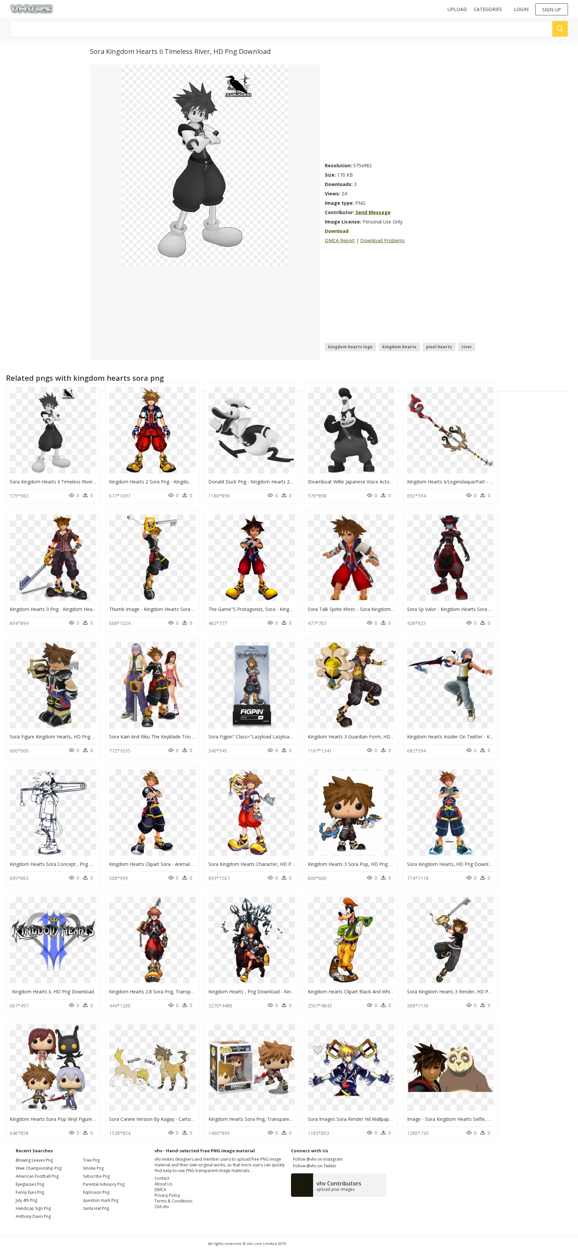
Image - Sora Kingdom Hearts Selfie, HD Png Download (467, 1119)
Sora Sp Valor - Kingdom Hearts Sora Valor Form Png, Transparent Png (484, 609)
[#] (204, 164)
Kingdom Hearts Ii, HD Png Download (53, 991)
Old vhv (162, 1207)
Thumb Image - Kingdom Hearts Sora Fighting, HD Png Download (180, 609)
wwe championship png (39, 1168)
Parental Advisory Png (103, 1184)
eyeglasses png (30, 1184)
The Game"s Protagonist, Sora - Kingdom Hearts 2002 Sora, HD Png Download (294, 609)
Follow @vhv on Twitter (313, 1166)
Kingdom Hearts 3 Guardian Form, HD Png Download (366, 736)
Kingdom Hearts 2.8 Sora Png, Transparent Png (160, 991)
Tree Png (91, 1160)
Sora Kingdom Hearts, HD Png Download (452, 864)
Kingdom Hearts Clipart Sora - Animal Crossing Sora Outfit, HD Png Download (193, 864)
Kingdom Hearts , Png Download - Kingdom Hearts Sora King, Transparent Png (294, 991)
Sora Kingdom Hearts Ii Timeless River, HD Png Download (73, 481)
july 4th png (26, 1200)
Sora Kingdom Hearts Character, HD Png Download (264, 864)
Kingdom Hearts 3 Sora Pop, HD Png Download (359, 864)
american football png (37, 1176)
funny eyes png (30, 1192)
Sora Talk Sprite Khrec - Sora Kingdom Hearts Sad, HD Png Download (383, 609)
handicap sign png (33, 1208)
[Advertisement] (406, 111)
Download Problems (382, 240)
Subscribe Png (96, 1176)
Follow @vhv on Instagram (317, 1159)
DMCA (160, 1189)
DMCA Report (340, 240)
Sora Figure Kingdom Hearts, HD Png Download (62, 736)
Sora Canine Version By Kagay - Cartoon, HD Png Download (174, 1119)
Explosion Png (96, 1192)
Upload (457, 9)
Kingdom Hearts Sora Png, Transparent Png (255, 1119)
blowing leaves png (34, 1160)
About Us (163, 1184)
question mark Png (100, 1200)
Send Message (373, 212)
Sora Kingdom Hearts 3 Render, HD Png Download (462, 991)
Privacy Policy (167, 1195)
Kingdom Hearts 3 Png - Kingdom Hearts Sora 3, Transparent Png (81, 609)
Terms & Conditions (173, 1201)
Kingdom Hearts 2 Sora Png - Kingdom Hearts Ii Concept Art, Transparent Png (193, 481)
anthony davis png (33, 1216)
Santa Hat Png (96, 1208)
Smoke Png (93, 1168)
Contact (162, 1178)
